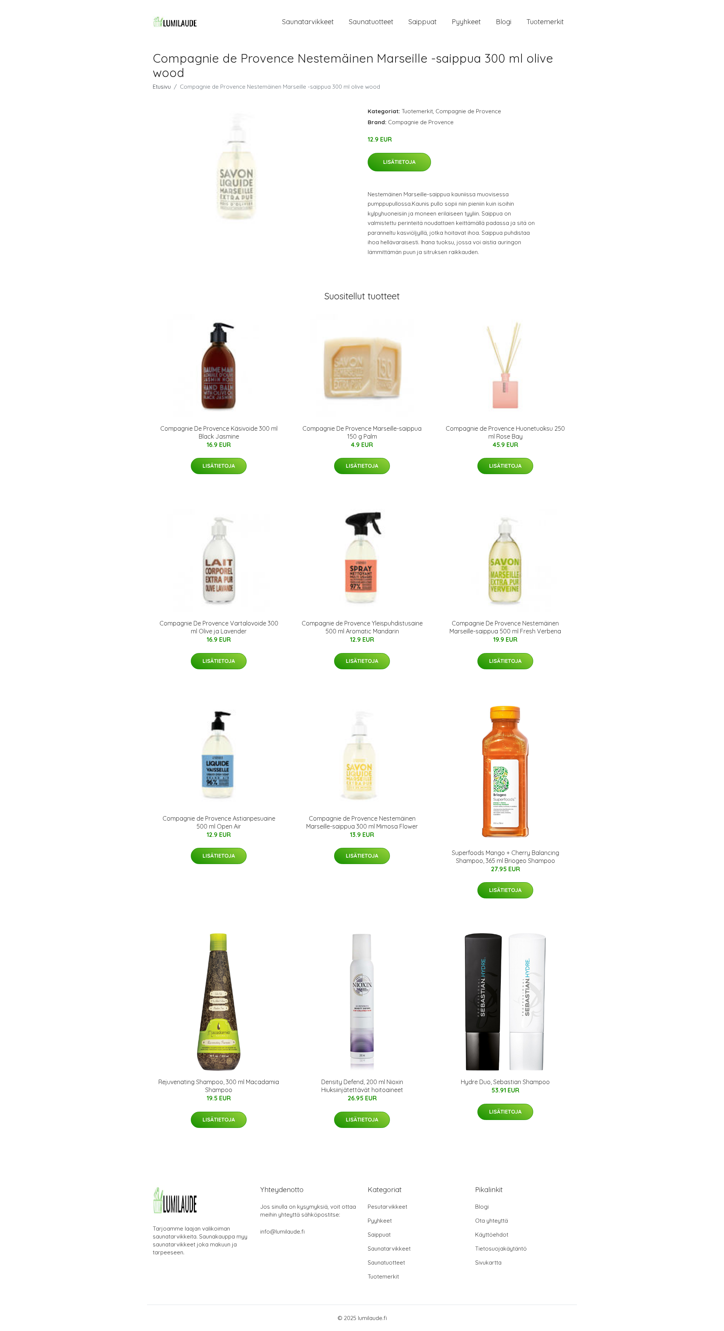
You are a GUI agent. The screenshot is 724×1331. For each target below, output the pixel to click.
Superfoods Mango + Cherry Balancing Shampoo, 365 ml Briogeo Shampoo (505, 856)
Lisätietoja (399, 162)
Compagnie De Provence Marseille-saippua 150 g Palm (362, 432)
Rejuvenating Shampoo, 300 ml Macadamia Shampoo (218, 1086)
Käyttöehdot (491, 1234)
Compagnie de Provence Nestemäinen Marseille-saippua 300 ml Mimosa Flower (362, 822)
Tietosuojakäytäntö (501, 1248)
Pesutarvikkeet (387, 1206)
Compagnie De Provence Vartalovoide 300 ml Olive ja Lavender (219, 627)
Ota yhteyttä (491, 1220)
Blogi (503, 21)
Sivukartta (488, 1262)
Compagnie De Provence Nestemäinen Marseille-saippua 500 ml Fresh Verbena (505, 627)
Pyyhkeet (466, 21)
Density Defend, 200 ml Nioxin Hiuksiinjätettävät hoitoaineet (362, 1086)
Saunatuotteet (371, 21)
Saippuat (422, 21)
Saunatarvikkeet (308, 21)
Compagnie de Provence (468, 111)
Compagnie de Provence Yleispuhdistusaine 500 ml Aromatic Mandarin (362, 627)
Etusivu (162, 86)
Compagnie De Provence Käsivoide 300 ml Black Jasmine (219, 432)
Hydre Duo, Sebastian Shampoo (505, 1082)
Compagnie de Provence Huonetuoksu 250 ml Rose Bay (505, 432)
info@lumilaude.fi (282, 1231)
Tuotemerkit (545, 21)
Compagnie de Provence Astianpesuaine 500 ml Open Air (219, 822)
